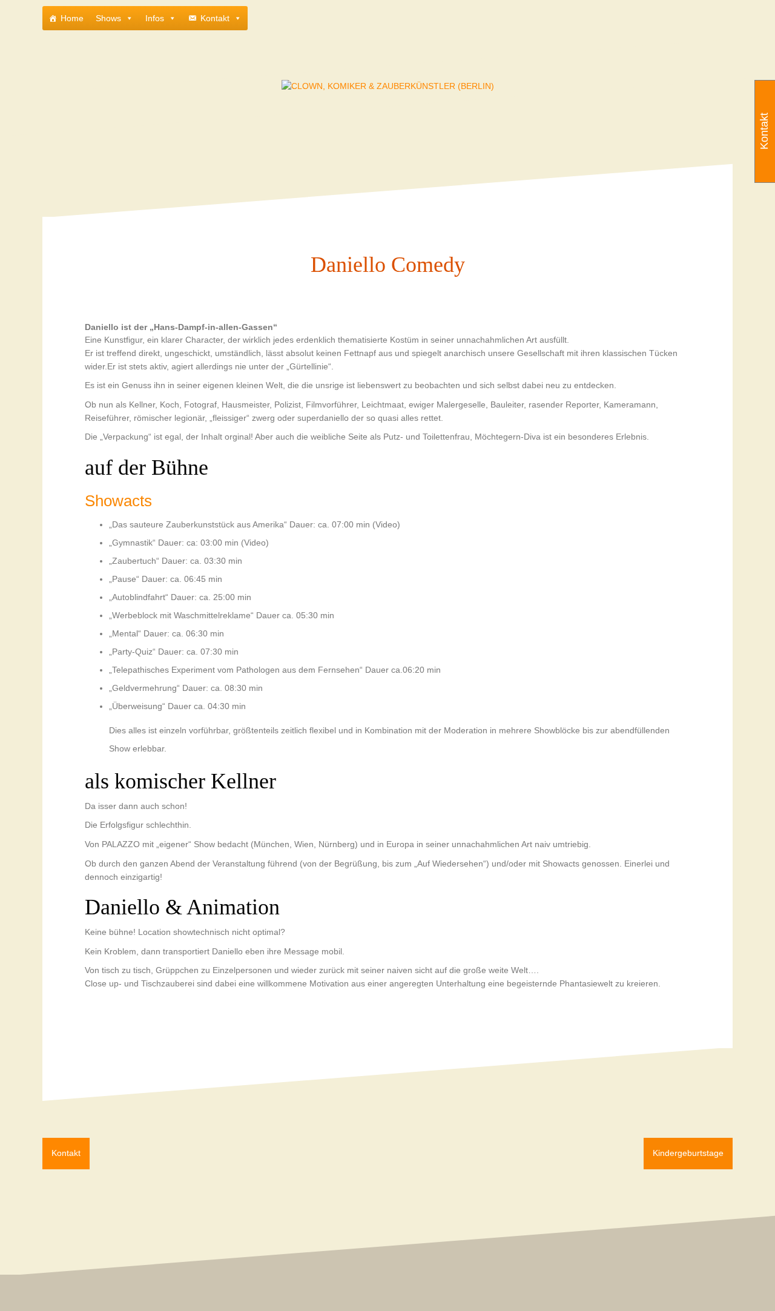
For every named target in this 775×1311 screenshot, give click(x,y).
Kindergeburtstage (688, 1153)
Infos (154, 18)
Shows (108, 18)
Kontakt (214, 18)
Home (72, 18)
